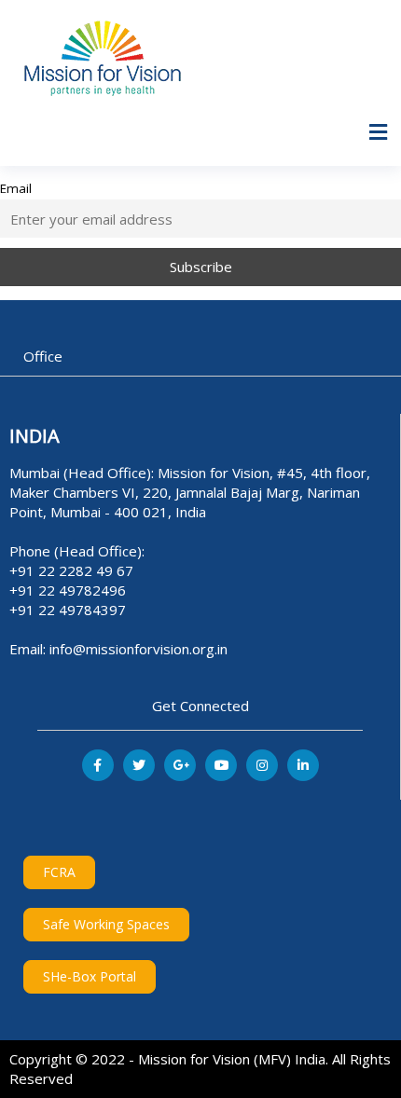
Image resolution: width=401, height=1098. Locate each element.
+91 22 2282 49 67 (71, 570)
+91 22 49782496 (67, 590)
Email (16, 188)
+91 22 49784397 (67, 609)
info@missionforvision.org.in (138, 648)
